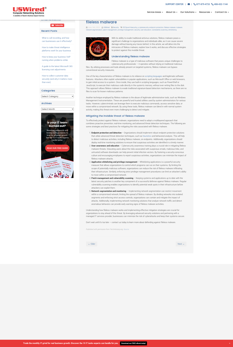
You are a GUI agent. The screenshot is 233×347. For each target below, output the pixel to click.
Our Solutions (187, 12)
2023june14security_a (130, 27)
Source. (126, 229)
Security (116, 27)
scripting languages (153, 76)
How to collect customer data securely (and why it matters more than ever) (57, 79)
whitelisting (172, 30)
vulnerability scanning (160, 30)
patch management (110, 30)
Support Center (175, 4)
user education (146, 30)
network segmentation (94, 30)
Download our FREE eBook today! (133, 343)
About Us (171, 12)
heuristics (147, 136)
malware (179, 27)
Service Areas (154, 12)
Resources (205, 12)
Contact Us (221, 12)
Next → (181, 244)
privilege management (126, 30)
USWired (106, 27)
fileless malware (170, 27)
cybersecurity (144, 27)
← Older (91, 244)
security (137, 30)
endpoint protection (156, 27)
